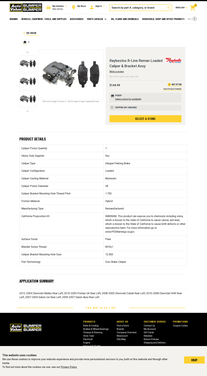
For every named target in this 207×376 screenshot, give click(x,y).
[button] (56, 8)
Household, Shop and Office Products (163, 19)
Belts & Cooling (90, 325)
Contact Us (149, 325)
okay (194, 360)
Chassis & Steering (92, 332)
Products (89, 321)
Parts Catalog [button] (97, 19)
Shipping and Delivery (155, 342)
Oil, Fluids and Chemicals (125, 19)
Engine (86, 342)
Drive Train (88, 336)
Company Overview (127, 332)
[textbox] (138, 8)
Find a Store (123, 325)
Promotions (180, 321)
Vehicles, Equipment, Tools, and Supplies (43, 19)
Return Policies (151, 339)
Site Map (121, 339)
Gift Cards (149, 332)
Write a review (116, 71)
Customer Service (155, 321)
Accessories (76, 19)
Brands (14, 19)
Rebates (148, 336)
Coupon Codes (180, 325)
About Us (122, 321)
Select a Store (145, 119)
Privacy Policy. (69, 367)
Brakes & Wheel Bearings (96, 329)
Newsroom (122, 336)
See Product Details (172, 89)
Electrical (88, 339)
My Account (150, 329)
